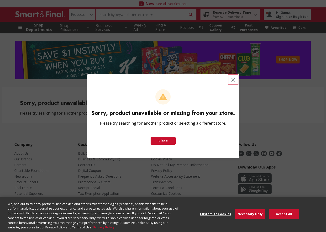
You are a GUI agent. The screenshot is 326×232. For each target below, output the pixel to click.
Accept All (284, 214)
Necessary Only (250, 214)
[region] (163, 214)
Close (163, 140)
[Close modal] (233, 79)
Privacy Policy (104, 227)
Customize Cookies (215, 214)
